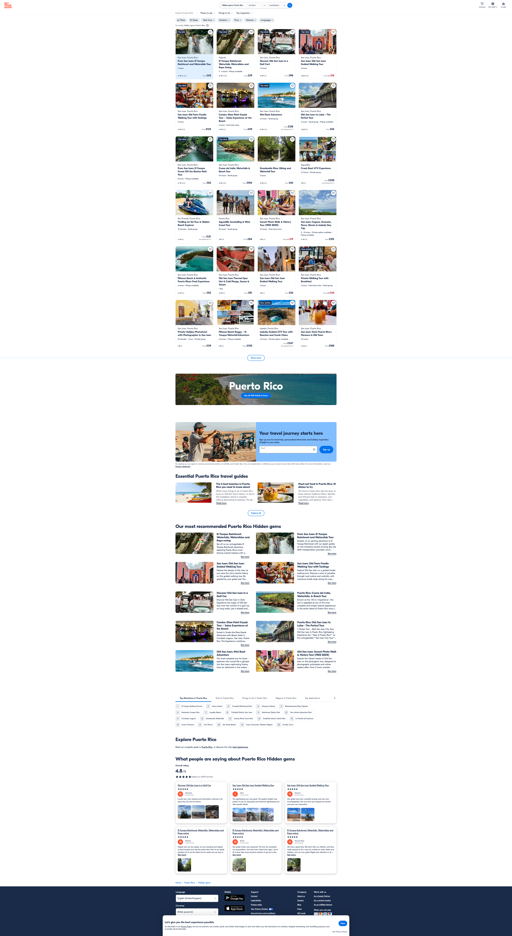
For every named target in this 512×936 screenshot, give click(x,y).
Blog (299, 905)
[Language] (493, 4)
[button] (194, 54)
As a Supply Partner (322, 896)
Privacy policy (256, 905)
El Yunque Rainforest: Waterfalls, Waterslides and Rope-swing (201, 832)
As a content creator (322, 900)
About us (301, 896)
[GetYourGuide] (8, 5)
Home (178, 883)
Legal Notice (256, 900)
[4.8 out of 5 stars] (183, 777)
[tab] (193, 698)
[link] (194, 54)
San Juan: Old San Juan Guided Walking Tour (253, 785)
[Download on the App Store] (235, 908)
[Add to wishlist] (210, 32)
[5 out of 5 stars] (201, 789)
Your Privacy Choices (259, 909)
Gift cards (301, 913)
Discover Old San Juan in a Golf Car (194, 785)
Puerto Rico (207, 747)
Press (299, 909)
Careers (300, 900)
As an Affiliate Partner (323, 905)
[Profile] (503, 4)
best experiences (240, 747)
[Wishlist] (482, 4)
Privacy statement (182, 466)
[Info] (207, 25)
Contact (254, 896)
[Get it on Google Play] (235, 898)
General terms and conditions (263, 913)
